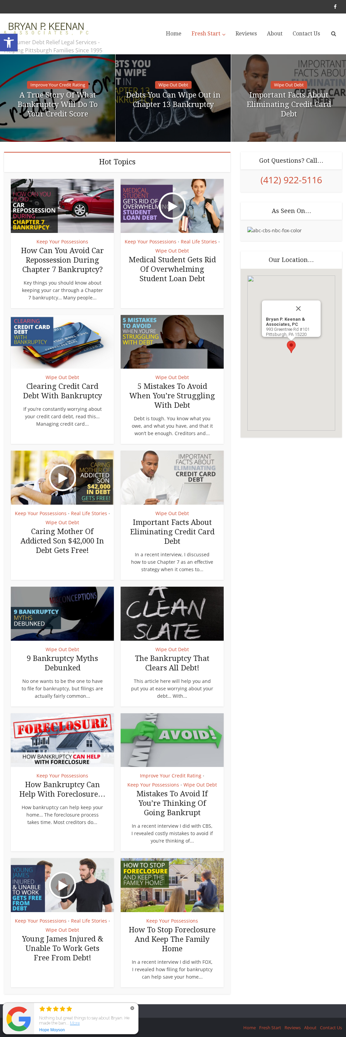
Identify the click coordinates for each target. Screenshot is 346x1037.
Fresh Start (206, 33)
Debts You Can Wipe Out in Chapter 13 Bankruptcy (173, 100)
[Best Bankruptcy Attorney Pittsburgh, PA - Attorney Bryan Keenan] (46, 27)
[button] (9, 42)
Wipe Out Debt (173, 85)
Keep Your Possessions (62, 241)
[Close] (305, 308)
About (274, 33)
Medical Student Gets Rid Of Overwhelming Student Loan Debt (172, 269)
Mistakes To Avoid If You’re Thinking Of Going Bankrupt (172, 803)
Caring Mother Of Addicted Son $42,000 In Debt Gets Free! (62, 541)
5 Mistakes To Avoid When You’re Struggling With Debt (172, 395)
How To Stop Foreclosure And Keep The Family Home (172, 939)
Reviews (246, 33)
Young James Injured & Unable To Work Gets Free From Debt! (62, 948)
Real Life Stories (199, 241)
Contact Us (306, 33)
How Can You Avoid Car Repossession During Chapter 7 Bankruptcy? (62, 260)
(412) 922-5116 (291, 180)
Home (173, 33)
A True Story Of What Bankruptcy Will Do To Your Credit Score (58, 104)
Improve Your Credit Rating (57, 85)
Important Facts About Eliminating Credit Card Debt (289, 104)
